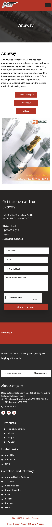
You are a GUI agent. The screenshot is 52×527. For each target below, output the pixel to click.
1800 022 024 (11, 230)
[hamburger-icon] (48, 5)
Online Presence (38, 524)
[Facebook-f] (3, 413)
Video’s (26, 111)
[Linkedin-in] (9, 413)
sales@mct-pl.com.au (13, 239)
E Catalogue (26, 103)
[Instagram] (14, 413)
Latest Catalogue (26, 94)
